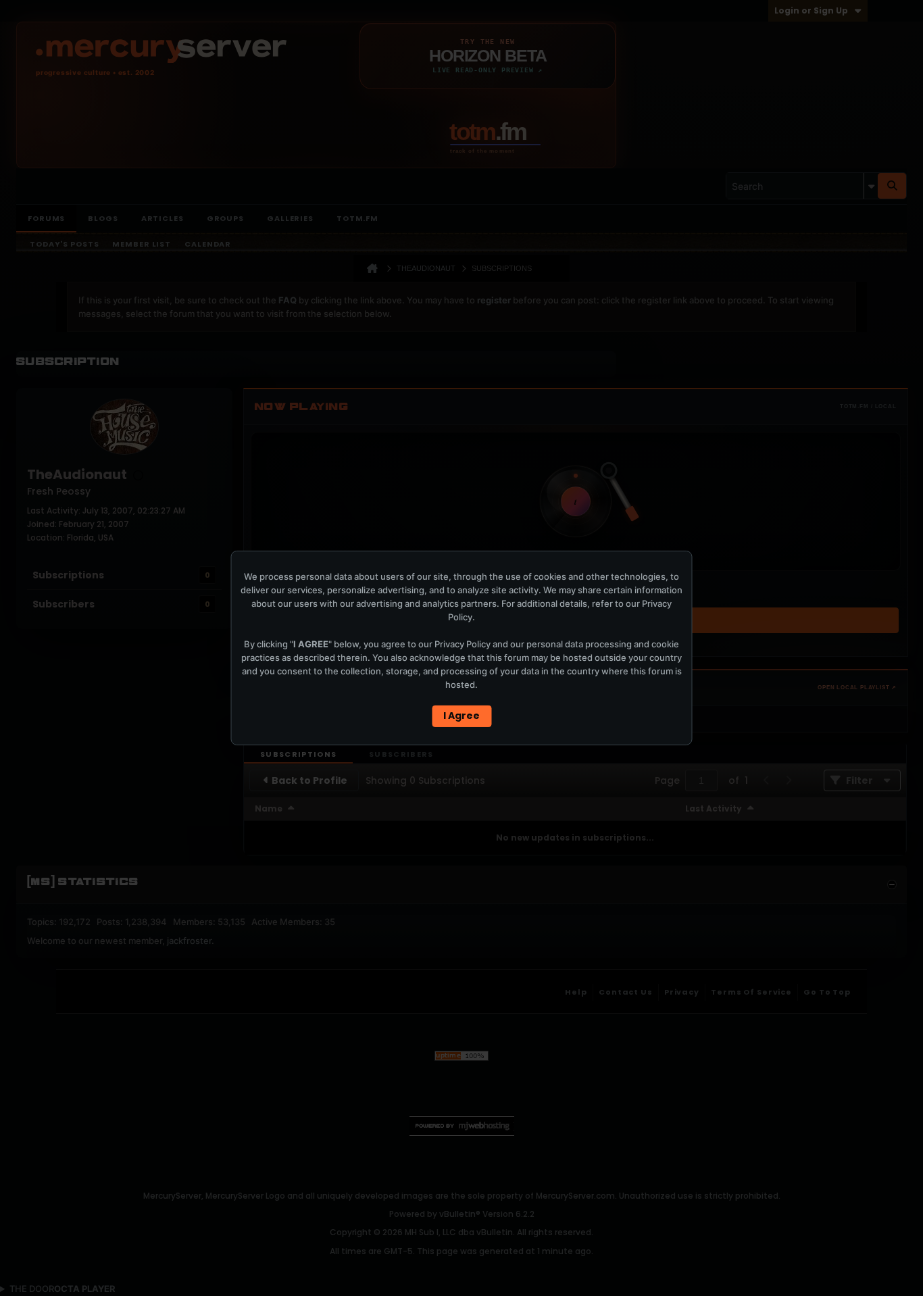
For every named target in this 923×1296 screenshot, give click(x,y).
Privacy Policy (462, 644)
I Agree (461, 715)
